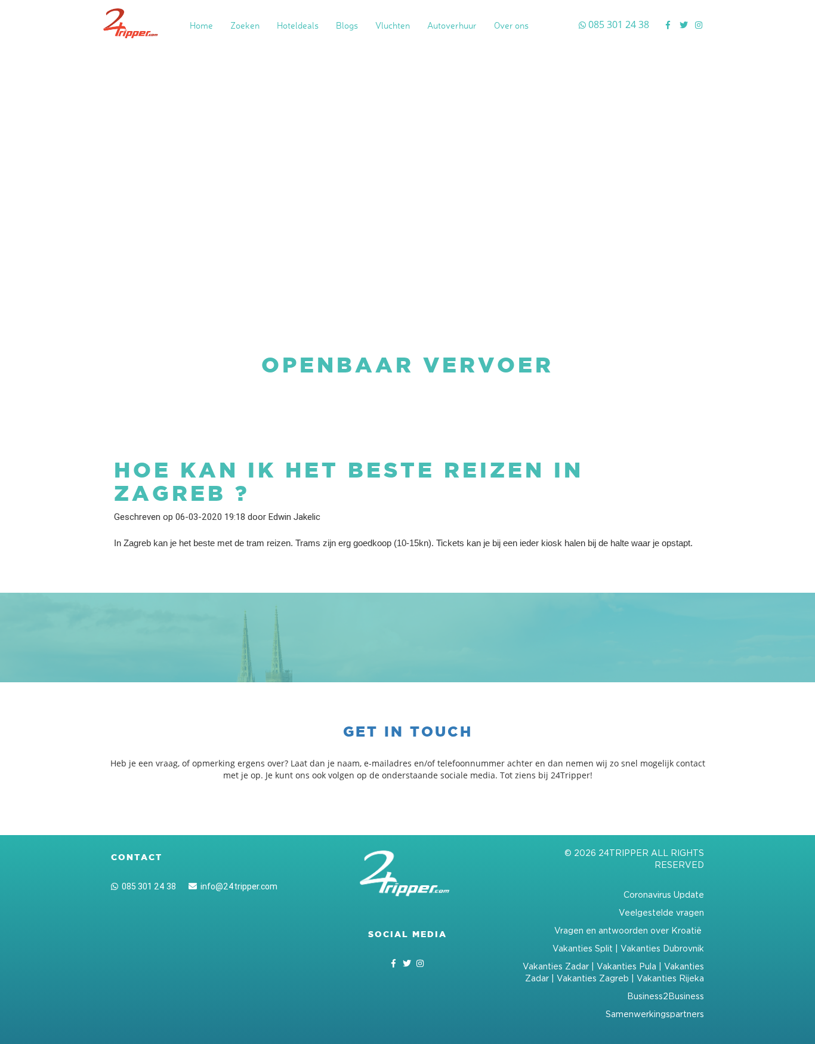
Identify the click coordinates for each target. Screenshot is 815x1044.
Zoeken (245, 25)
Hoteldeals (298, 25)
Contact (136, 857)
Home (201, 25)
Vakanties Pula (626, 966)
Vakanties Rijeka (670, 978)
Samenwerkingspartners (655, 1013)
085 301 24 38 (147, 886)
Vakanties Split (582, 948)
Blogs (347, 25)
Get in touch (408, 731)
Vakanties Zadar (556, 966)
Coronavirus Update (663, 894)
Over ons (511, 25)
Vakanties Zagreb (593, 978)
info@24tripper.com (237, 886)
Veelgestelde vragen (661, 912)
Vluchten (392, 25)
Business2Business (665, 995)
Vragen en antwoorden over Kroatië (629, 930)
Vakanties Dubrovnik (662, 948)
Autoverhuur (452, 25)
